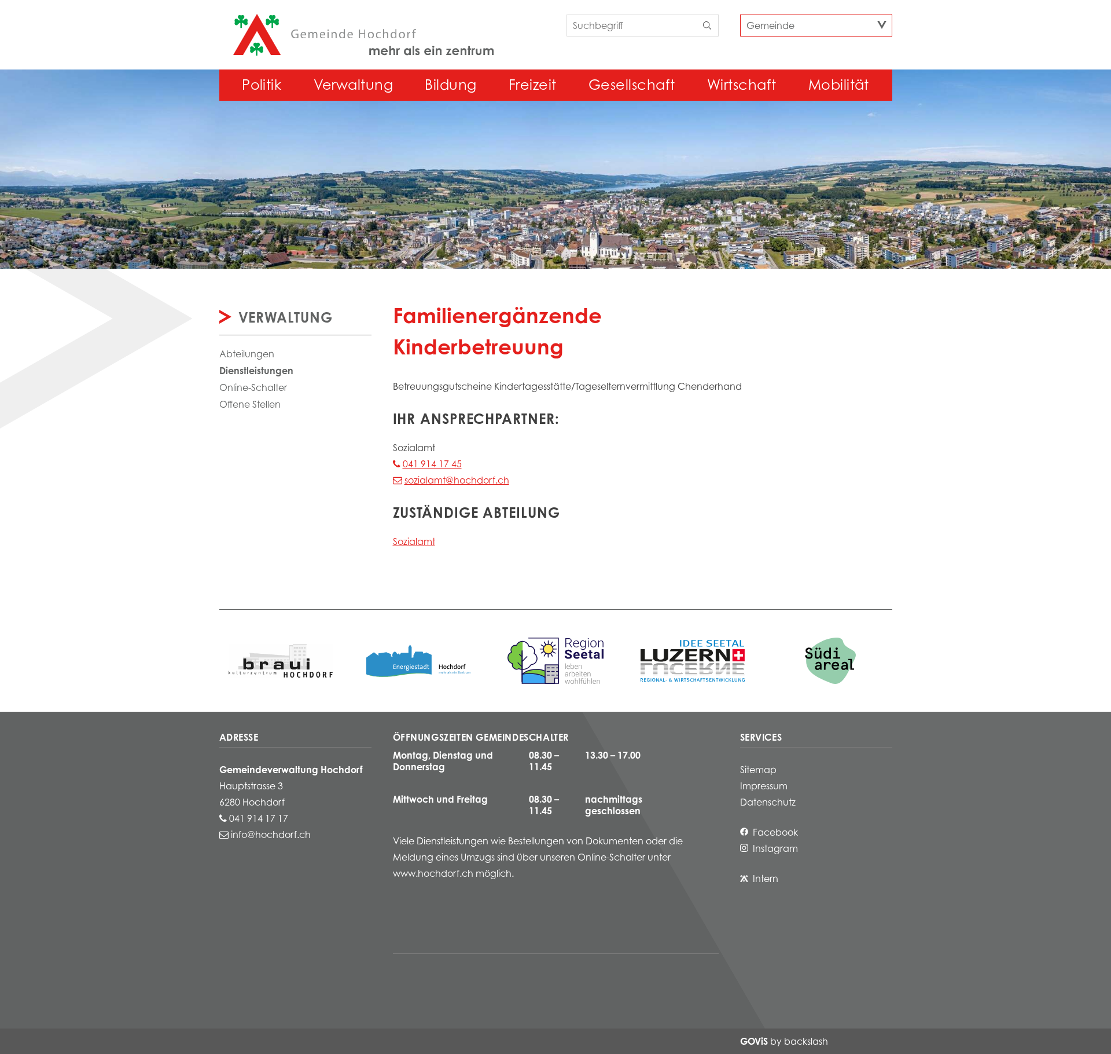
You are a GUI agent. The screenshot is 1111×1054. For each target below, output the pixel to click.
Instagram (775, 848)
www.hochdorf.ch (433, 873)
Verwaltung (353, 84)
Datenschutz (768, 802)
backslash (806, 1041)
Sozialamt (414, 541)
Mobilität (838, 84)
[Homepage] (363, 35)
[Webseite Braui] (281, 661)
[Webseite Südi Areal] (830, 661)
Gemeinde (770, 25)
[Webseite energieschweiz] (418, 661)
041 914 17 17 (258, 818)
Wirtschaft (742, 84)
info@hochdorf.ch (271, 834)
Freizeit (533, 84)
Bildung (450, 84)
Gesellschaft (631, 84)
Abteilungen (246, 354)
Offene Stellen (250, 404)
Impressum (764, 786)
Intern (765, 878)
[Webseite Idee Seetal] (555, 661)
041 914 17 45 (432, 464)
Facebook (775, 832)
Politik (261, 84)
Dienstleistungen (256, 370)
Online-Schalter (253, 387)
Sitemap (758, 769)
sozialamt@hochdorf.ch (456, 480)
